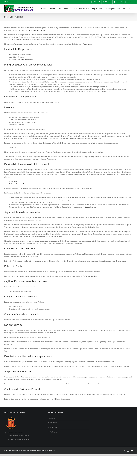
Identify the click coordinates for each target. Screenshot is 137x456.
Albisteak (52, 418)
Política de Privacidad (16, 184)
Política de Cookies (89, 207)
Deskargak (53, 427)
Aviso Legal (87, 44)
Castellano (53, 432)
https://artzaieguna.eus (37, 30)
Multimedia (53, 423)
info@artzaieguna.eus (10, 2)
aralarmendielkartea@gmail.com (19, 439)
